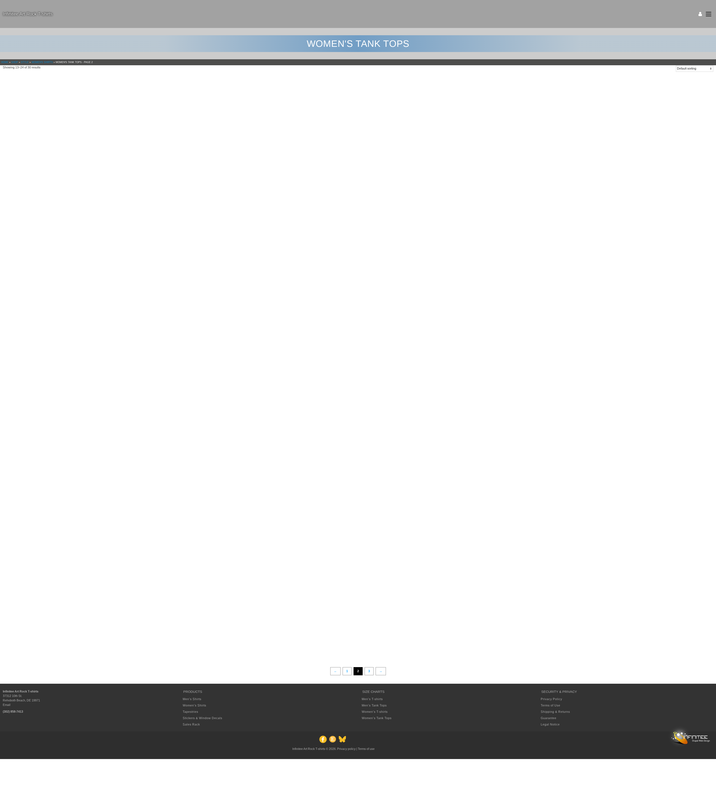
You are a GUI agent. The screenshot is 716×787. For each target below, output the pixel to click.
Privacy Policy (551, 699)
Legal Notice (550, 724)
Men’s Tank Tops (374, 705)
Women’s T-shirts (375, 711)
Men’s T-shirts (372, 699)
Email (6, 704)
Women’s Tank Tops (377, 718)
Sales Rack (191, 724)
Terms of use (366, 748)
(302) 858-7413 (13, 711)
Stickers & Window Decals (202, 718)
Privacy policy (346, 748)
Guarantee (548, 718)
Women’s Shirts (194, 705)
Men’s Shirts (192, 699)
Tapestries (190, 711)
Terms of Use (550, 705)
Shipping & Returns (555, 711)
